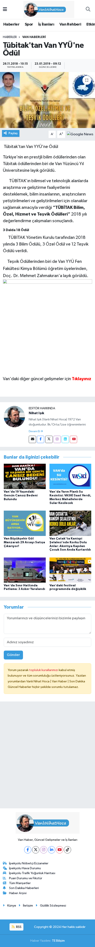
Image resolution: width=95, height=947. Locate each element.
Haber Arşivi (18, 893)
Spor (29, 24)
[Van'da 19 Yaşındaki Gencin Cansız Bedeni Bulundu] (25, 476)
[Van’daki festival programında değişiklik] (70, 570)
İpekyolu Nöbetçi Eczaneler (28, 863)
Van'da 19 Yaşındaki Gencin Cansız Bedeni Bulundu (21, 495)
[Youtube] (73, 439)
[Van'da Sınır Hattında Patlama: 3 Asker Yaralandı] (25, 570)
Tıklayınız (82, 379)
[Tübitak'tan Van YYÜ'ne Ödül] (47, 100)
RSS (18, 927)
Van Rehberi (70, 24)
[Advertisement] (47, 757)
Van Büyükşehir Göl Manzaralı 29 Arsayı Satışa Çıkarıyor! (24, 542)
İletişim (28, 905)
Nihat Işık (36, 413)
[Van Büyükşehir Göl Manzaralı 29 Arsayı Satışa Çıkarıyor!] (25, 523)
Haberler (11, 24)
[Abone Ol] (80, 134)
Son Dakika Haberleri (24, 888)
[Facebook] (40, 439)
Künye (11, 905)
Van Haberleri (34, 37)
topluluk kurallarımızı (44, 670)
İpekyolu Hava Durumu (25, 868)
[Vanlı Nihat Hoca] (45, 9)
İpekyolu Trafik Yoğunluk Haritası (32, 873)
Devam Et (34, 431)
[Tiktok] (67, 849)
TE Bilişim (58, 940)
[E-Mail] (32, 439)
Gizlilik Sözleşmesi (53, 905)
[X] (35, 849)
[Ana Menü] (5, 9)
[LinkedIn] (51, 849)
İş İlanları (46, 24)
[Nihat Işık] (14, 416)
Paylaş (13, 133)
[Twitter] (49, 439)
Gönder (13, 655)
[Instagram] (57, 439)
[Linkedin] (65, 439)
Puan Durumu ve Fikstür (25, 878)
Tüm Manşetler (20, 883)
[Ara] (88, 9)
